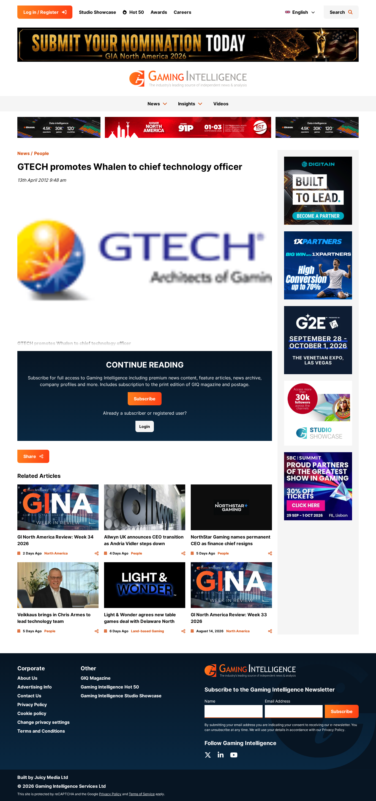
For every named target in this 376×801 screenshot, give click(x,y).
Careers (182, 12)
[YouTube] (234, 755)
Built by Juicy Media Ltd (42, 777)
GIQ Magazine (96, 678)
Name (210, 701)
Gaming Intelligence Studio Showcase (121, 695)
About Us (27, 678)
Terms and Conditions (41, 731)
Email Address (277, 701)
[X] (208, 755)
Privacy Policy (32, 704)
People (41, 153)
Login (144, 426)
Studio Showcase (97, 12)
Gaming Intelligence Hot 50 (110, 687)
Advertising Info (34, 687)
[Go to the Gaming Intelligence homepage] (187, 79)
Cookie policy (31, 713)
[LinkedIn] (221, 755)
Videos (220, 103)
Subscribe (145, 398)
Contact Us (29, 695)
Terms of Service (142, 794)
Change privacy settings (43, 722)
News (23, 153)
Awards (159, 12)
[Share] (97, 553)
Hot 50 (136, 12)
